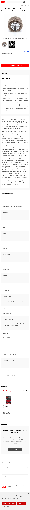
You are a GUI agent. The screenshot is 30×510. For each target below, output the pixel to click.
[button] (7, 507)
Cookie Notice (5, 500)
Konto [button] (25, 5)
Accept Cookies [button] (21, 503)
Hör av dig (17, 449)
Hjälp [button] (4, 476)
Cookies (9, 486)
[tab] (7, 391)
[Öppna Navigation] (28, 2)
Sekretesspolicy (20, 485)
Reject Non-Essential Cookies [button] (9, 503)
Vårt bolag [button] (6, 463)
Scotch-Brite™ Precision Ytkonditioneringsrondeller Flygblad (8, 407)
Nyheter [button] (5, 467)
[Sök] (24, 2)
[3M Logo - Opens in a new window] (3, 2)
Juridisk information (12, 485)
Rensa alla (26, 51)
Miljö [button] (4, 472)
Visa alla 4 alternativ (16, 65)
